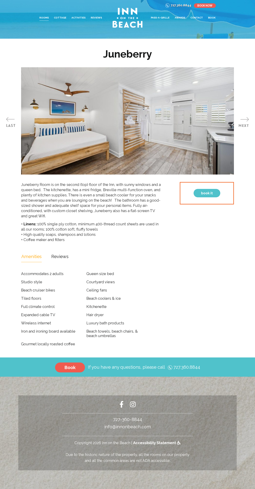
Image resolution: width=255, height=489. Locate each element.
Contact (196, 17)
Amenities (31, 256)
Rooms (44, 17)
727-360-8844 (127, 419)
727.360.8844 (181, 5)
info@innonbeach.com (127, 426)
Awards (180, 17)
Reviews (96, 17)
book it (207, 193)
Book (212, 17)
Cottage (60, 17)
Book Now (204, 5)
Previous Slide (11, 122)
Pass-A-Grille (160, 17)
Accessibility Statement (155, 443)
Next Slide (244, 122)
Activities (78, 17)
